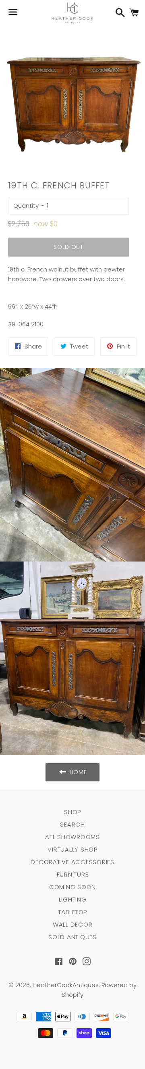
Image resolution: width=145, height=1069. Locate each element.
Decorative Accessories (72, 862)
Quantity (26, 205)
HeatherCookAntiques (66, 985)
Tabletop (72, 912)
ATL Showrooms (72, 837)
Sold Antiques (72, 937)
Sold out (68, 247)
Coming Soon (72, 887)
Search (72, 824)
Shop (72, 812)
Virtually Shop (72, 849)
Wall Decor (73, 924)
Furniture (73, 874)
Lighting (73, 899)
